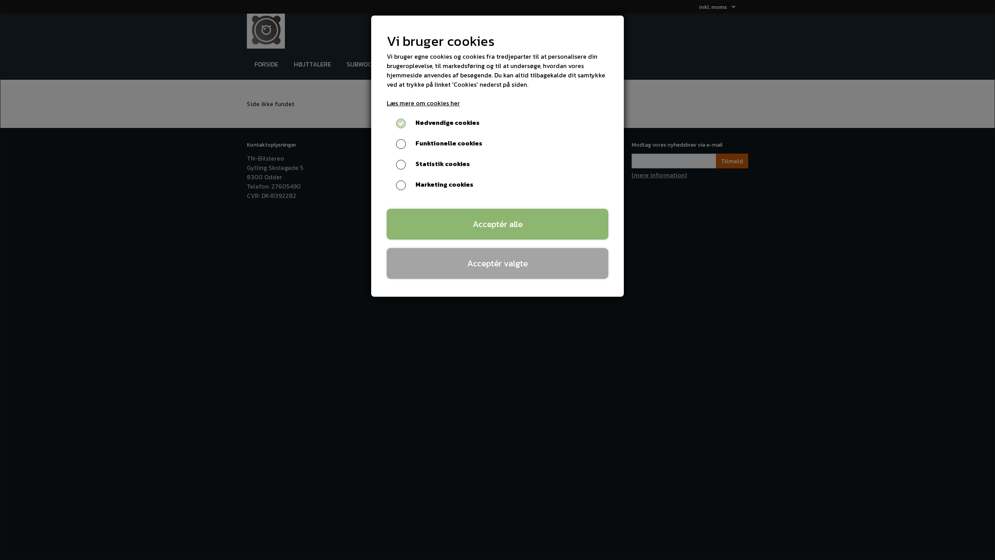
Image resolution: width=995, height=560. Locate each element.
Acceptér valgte (497, 263)
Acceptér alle (498, 224)
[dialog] (497, 280)
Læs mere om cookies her (423, 103)
